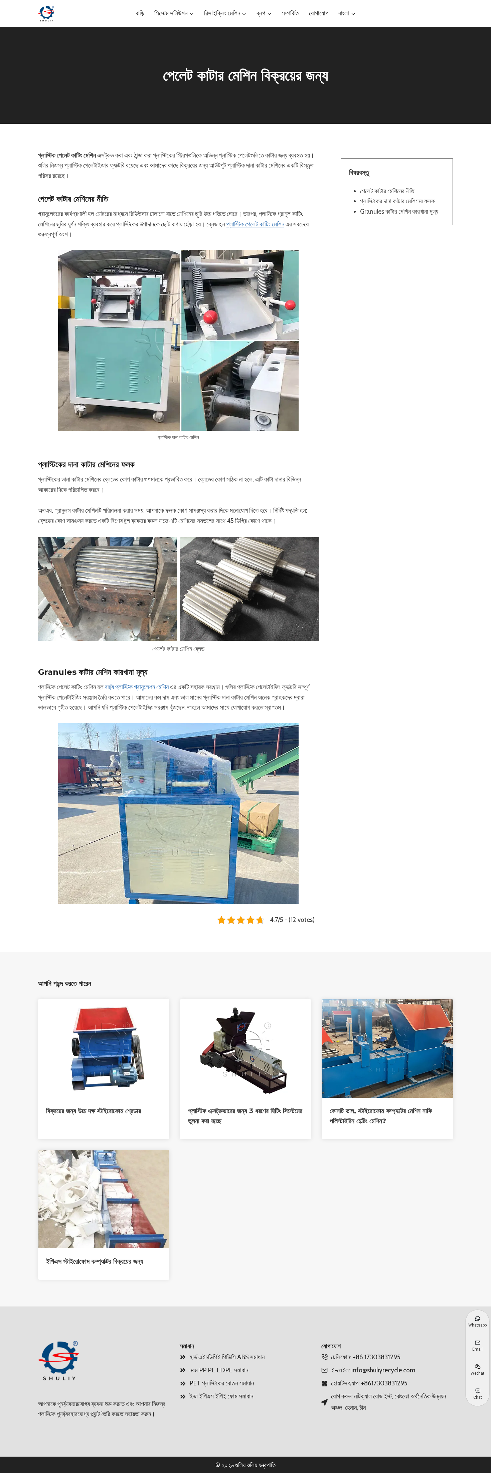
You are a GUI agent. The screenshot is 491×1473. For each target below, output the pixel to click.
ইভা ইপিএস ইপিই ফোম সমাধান (221, 1396)
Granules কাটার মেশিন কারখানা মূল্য (399, 211)
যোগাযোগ (318, 13)
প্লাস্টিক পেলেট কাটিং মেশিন (255, 224)
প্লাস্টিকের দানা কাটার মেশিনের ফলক (397, 201)
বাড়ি (140, 13)
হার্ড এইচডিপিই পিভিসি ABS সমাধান (227, 1357)
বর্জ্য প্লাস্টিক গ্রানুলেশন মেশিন (137, 687)
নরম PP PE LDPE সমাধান (218, 1370)
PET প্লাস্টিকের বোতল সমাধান (221, 1383)
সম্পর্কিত (290, 13)
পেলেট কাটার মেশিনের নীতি (387, 191)
